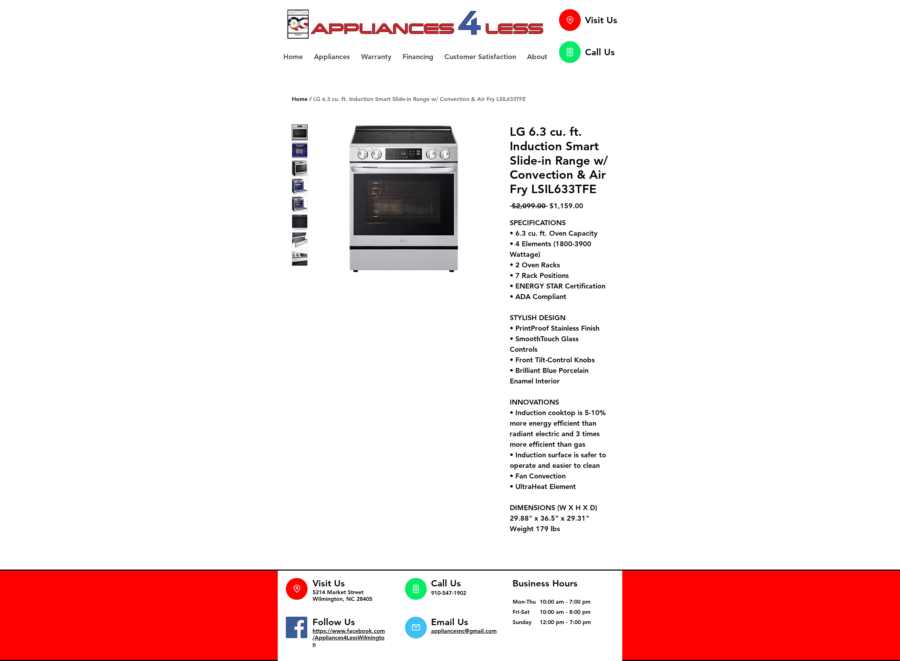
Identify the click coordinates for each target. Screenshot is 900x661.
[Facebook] (296, 627)
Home (300, 99)
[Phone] (570, 52)
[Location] (570, 20)
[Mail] (416, 627)
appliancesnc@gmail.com (464, 631)
